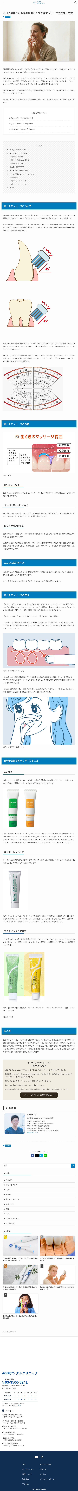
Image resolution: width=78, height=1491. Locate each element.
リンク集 (43, 1474)
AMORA (15, 177)
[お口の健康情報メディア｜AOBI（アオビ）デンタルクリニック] (39, 2)
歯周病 (8, 1194)
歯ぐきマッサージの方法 (19, 170)
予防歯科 (7, 16)
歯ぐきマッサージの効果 (19, 153)
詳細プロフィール (33, 1133)
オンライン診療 (45, 1464)
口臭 (7, 1214)
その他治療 (10, 1223)
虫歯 (7, 1190)
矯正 (7, 1209)
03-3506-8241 (16, 1382)
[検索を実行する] (73, 1166)
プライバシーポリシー (48, 1479)
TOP (24, 1464)
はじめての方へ (28, 1469)
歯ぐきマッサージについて (19, 150)
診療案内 (25, 1479)
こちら (19, 1405)
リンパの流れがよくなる (21, 160)
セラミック (10, 1204)
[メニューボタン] (2, 2)
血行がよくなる (18, 157)
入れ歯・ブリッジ (12, 1199)
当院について (27, 1474)
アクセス (25, 1484)
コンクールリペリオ (19, 181)
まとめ (12, 188)
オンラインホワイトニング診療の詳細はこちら (39, 1095)
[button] (32, 1155)
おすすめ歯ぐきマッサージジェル (22, 174)
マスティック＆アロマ (20, 184)
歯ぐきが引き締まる (19, 163)
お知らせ (43, 1469)
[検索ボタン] (75, 2)
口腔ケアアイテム (12, 1218)
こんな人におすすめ (17, 167)
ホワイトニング (11, 1185)
